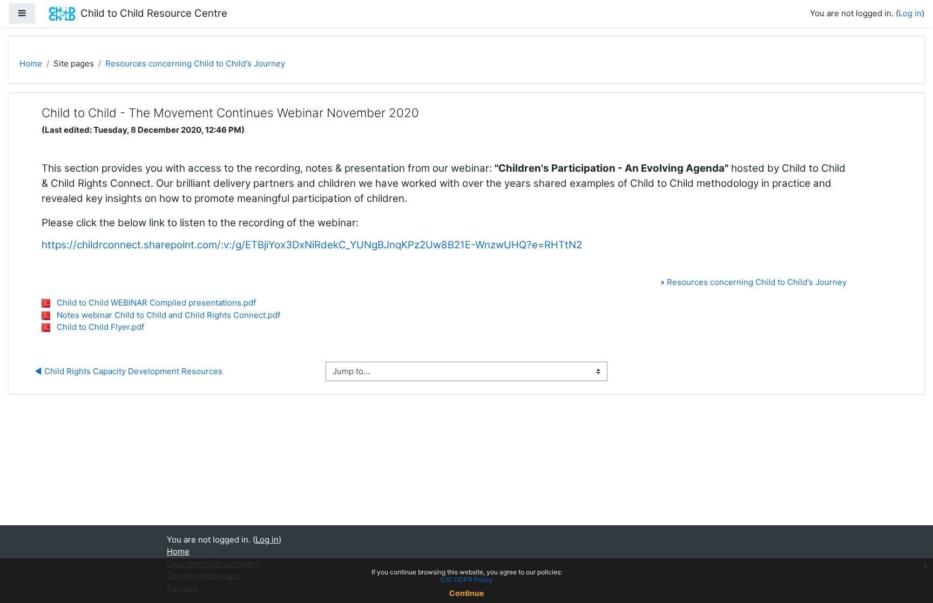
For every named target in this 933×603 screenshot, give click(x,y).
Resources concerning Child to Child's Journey (195, 63)
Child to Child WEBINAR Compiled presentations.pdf (156, 302)
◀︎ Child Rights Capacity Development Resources (128, 371)
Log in (910, 13)
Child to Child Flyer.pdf (100, 327)
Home (30, 63)
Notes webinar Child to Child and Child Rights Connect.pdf (168, 315)
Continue (466, 593)
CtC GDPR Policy (467, 579)
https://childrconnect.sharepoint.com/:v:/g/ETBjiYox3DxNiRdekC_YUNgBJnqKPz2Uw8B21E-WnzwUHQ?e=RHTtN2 (312, 245)
